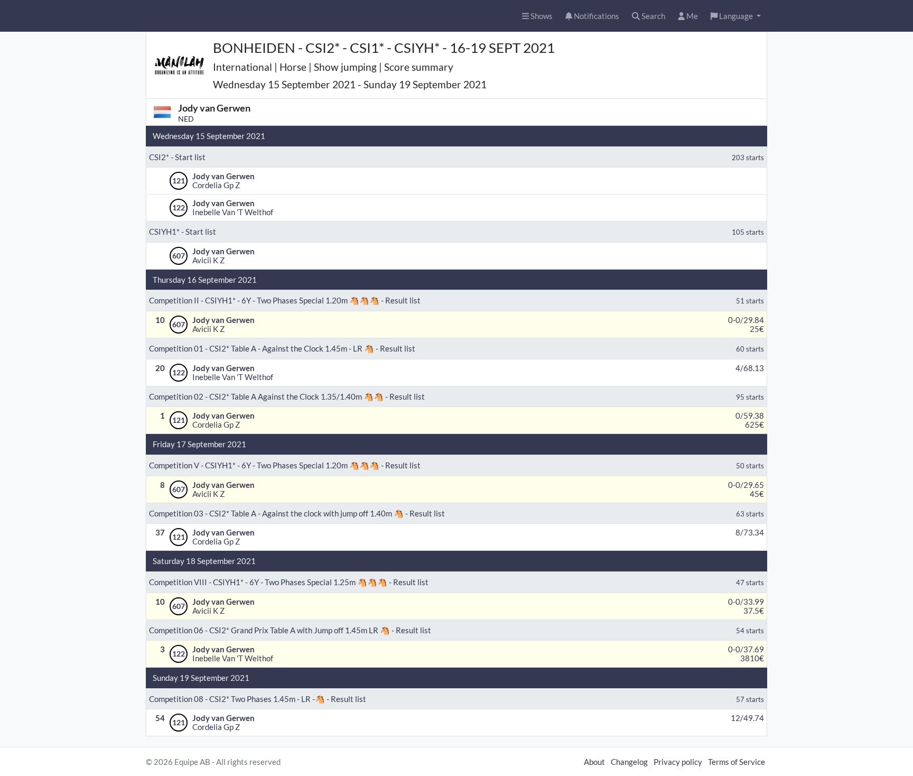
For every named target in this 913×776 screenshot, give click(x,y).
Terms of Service (736, 761)
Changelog (629, 761)
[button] (735, 16)
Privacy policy (678, 761)
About (594, 761)
